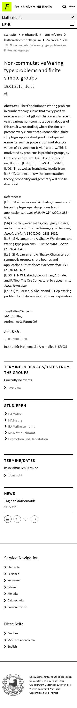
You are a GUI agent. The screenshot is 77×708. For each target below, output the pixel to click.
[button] (7, 519)
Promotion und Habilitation (28, 439)
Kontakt (12, 593)
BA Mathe (15, 414)
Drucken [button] (12, 633)
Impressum (14, 580)
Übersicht (15, 475)
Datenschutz (15, 600)
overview (14, 387)
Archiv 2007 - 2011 (57, 40)
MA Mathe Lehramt (21, 433)
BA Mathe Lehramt (21, 426)
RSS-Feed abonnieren (21, 640)
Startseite (10, 34)
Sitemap (12, 587)
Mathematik (30, 34)
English (12, 646)
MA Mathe (15, 420)
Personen (13, 574)
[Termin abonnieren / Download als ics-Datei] (38, 94)
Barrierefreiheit (17, 607)
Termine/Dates (52, 34)
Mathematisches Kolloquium (22, 40)
